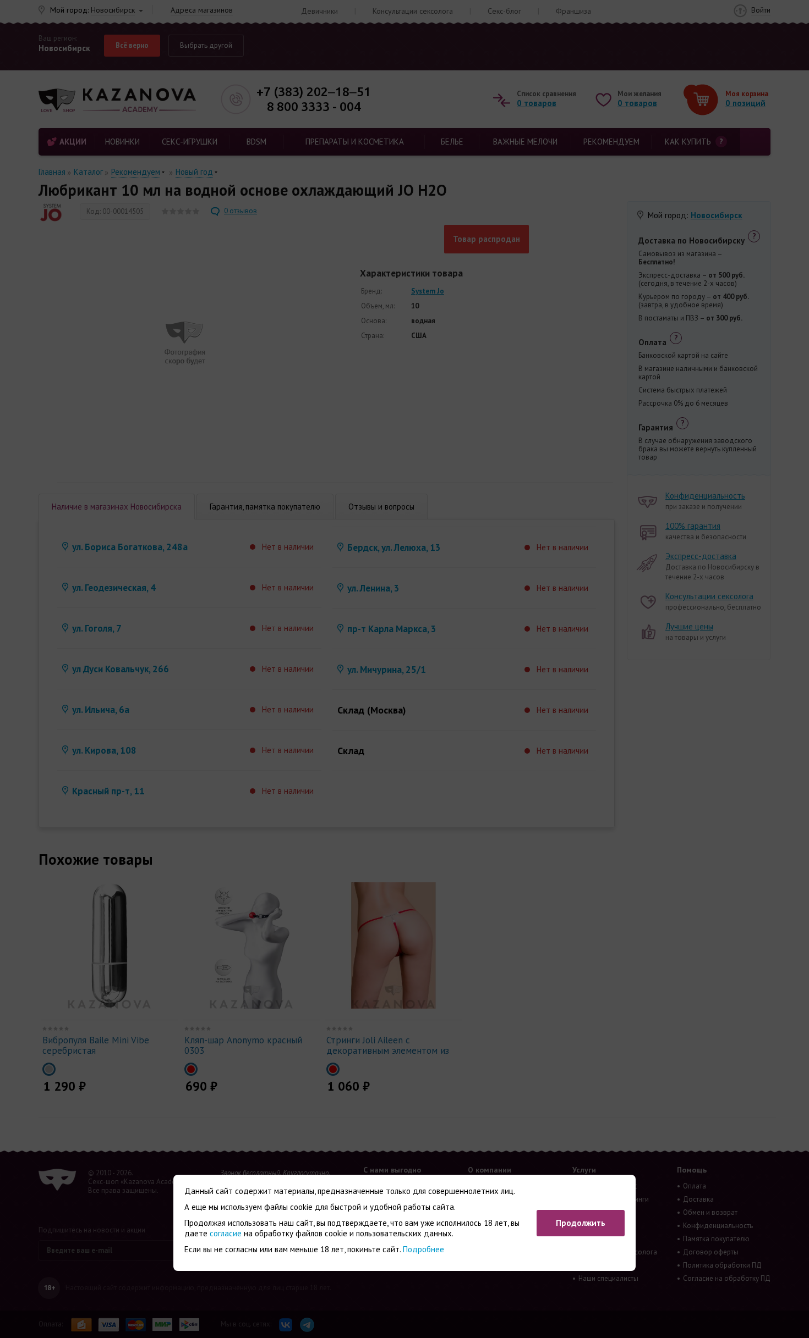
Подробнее (423, 1249)
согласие (226, 1233)
